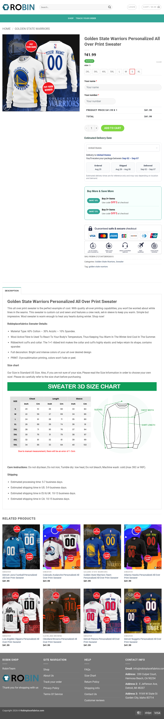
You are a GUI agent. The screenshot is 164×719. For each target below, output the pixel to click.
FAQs (87, 669)
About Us (48, 675)
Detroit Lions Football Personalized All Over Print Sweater (19, 576)
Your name (90, 81)
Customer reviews (94, 700)
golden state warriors (98, 266)
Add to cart (112, 128)
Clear (159, 62)
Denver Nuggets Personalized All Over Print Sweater (142, 640)
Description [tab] (12, 291)
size (86, 65)
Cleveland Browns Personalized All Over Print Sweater (60, 640)
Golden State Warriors (32, 28)
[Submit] (109, 7)
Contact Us (90, 694)
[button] (131, 7)
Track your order (86, 18)
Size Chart (90, 675)
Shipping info (92, 688)
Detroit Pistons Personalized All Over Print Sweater (102, 640)
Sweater (119, 261)
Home (6, 28)
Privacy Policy (51, 688)
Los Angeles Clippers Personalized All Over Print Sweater (20, 640)
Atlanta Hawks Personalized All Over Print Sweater (142, 576)
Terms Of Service (53, 694)
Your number (91, 95)
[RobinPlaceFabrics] (18, 7)
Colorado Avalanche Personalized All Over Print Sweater (61, 576)
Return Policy (91, 681)
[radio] (87, 71)
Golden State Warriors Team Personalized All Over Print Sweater (101, 576)
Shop (71, 18)
